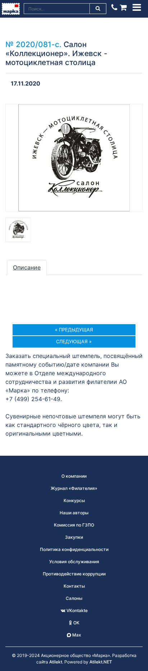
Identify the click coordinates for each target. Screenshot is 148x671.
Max (76, 635)
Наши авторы (74, 512)
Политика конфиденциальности (74, 549)
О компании (74, 476)
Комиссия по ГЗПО (74, 525)
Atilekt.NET (100, 662)
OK (75, 622)
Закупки (74, 537)
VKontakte (76, 610)
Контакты (74, 586)
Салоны (74, 598)
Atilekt (55, 662)
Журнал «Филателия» (74, 488)
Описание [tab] (27, 267)
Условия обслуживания (74, 561)
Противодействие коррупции (74, 573)
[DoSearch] (98, 8)
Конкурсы (74, 500)
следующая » (74, 341)
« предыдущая (74, 329)
